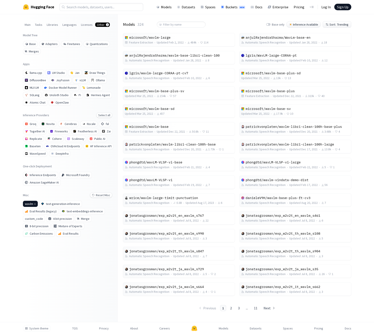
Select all (104, 115)
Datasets (188, 7)
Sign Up (342, 7)
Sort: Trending (338, 24)
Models (166, 7)
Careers (164, 328)
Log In (326, 7)
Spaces (210, 7)
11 (255, 308)
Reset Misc (103, 195)
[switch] (268, 24)
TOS (75, 328)
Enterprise (280, 7)
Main (28, 25)
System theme (38, 328)
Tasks (38, 25)
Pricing (299, 7)
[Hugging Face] (194, 328)
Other (102, 25)
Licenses (87, 25)
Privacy (104, 328)
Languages (69, 25)
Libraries (52, 25)
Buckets (235, 7)
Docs (258, 7)
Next (267, 308)
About (134, 328)
